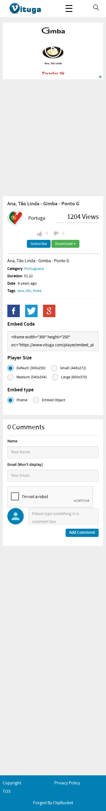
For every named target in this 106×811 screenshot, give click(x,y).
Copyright (12, 783)
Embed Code (21, 324)
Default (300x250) (31, 368)
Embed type (20, 389)
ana (21, 290)
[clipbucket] (31, 8)
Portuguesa (34, 268)
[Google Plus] (49, 311)
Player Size (19, 357)
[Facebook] (13, 311)
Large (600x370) (74, 377)
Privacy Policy (67, 783)
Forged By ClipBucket (53, 803)
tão (28, 290)
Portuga (36, 218)
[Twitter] (31, 311)
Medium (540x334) (31, 377)
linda (37, 290)
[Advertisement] (53, 137)
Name (12, 441)
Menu (69, 8)
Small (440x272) (73, 368)
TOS (7, 792)
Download (64, 243)
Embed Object (53, 400)
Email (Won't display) (25, 464)
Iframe (21, 400)
